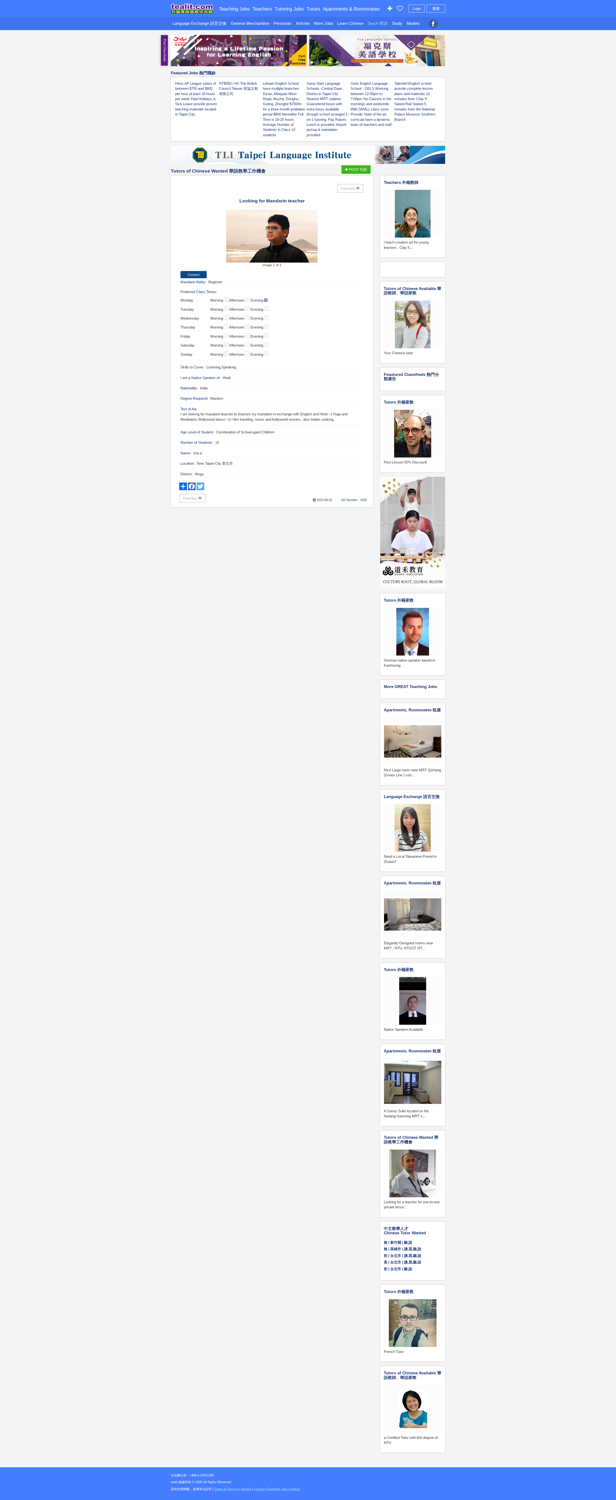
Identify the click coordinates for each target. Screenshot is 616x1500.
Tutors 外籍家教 (399, 402)
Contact (259, 1489)
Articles (303, 23)
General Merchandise (250, 23)
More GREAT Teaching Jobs (410, 686)
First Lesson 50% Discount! (405, 462)
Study (397, 23)
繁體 (436, 8)
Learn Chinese (350, 23)
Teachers (262, 9)
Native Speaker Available (403, 1029)
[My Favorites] (400, 9)
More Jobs (323, 23)
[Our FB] (433, 21)
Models (413, 23)
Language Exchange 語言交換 (199, 23)
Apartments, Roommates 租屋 (412, 710)
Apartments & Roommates (351, 9)
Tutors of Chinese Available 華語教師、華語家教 (412, 291)
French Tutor (394, 1352)
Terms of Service (226, 1489)
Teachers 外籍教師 (401, 182)
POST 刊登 (357, 169)
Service (246, 1489)
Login (416, 8)
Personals (283, 23)
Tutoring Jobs (289, 9)
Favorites (348, 188)
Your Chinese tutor (398, 353)
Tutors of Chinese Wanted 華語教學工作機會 (218, 171)
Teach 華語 (378, 23)
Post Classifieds (165, 50)
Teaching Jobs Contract (283, 1489)
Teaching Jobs (234, 9)
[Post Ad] (389, 9)
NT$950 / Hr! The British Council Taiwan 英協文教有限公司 (238, 88)
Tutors (313, 9)
